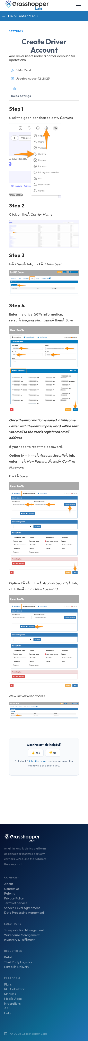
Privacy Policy (14, 898)
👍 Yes (36, 752)
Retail (8, 957)
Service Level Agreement (22, 908)
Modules (10, 994)
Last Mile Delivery (16, 967)
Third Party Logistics (18, 962)
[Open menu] (78, 5)
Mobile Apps (13, 998)
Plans (8, 984)
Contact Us (11, 888)
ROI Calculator (14, 989)
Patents (9, 893)
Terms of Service (15, 903)
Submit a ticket (37, 761)
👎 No (52, 752)
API (6, 1008)
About (8, 884)
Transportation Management (24, 930)
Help (7, 1013)
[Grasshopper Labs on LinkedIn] (5, 1033)
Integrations (12, 1003)
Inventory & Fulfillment (19, 939)
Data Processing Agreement (24, 912)
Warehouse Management (21, 935)
